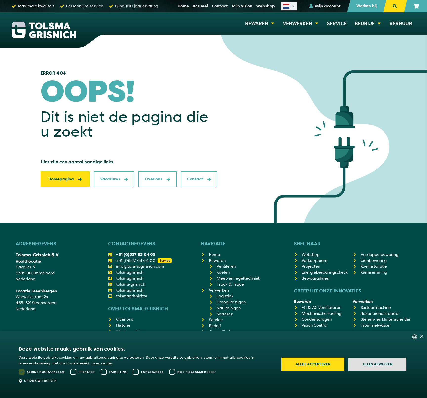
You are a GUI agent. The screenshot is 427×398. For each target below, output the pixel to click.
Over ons (153, 179)
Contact (195, 179)
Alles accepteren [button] (313, 364)
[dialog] (213, 364)
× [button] (421, 336)
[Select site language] (289, 6)
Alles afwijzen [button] (377, 364)
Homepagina (61, 179)
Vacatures (110, 179)
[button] (145, 381)
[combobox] (414, 336)
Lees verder (101, 363)
